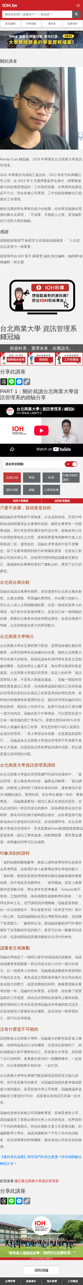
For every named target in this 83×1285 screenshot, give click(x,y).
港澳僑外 (72, 23)
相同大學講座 (20, 500)
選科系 (52, 23)
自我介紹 (12, 477)
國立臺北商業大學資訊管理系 (36, 1181)
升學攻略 (31, 23)
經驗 (32, 490)
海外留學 (52, 1281)
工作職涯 (73, 1281)
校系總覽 (10, 23)
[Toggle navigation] (78, 5)
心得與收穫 (51, 490)
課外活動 (12, 490)
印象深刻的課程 (70, 477)
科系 (51, 477)
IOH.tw (9, 5)
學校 (32, 477)
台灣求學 (10, 1281)
